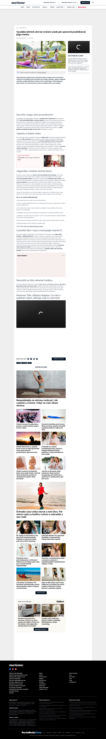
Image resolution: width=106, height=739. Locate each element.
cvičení (24, 362)
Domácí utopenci (30, 723)
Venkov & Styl (43, 689)
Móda (22, 7)
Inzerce (11, 692)
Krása (28, 7)
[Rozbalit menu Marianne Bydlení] (55, 2)
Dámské (59, 732)
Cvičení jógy (19, 118)
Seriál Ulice (21, 711)
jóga (18, 362)
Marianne (48, 732)
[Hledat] (93, 2)
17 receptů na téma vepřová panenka (25, 720)
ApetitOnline (73, 673)
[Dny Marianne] (82, 7)
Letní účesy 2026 (30, 712)
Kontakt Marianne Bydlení (17, 680)
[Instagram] (13, 669)
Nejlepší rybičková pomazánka (19, 723)
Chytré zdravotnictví (29, 711)
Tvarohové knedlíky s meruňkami (24, 722)
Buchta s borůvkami (22, 725)
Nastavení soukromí (15, 687)
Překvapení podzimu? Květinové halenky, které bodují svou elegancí (82, 702)
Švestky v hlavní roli (23, 719)
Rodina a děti (71, 7)
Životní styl (36, 7)
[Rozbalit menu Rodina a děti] (75, 7)
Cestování (14, 703)
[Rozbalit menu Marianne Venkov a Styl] (77, 2)
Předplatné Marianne (15, 673)
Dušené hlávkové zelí (13, 719)
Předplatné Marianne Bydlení (18, 675)
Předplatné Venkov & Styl (17, 677)
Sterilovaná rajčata (13, 722)
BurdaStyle (68, 732)
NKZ (63, 732)
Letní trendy (17, 705)
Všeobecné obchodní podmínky (19, 689)
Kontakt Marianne (14, 678)
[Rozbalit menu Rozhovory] (64, 7)
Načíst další (41, 592)
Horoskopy (42, 684)
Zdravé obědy (24, 705)
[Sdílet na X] (31, 359)
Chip (70, 678)
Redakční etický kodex (16, 684)
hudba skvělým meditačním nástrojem (49, 284)
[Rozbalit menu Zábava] (47, 7)
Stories (41, 682)
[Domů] (19, 2)
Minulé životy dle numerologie (24, 710)
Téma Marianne (43, 687)
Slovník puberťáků (20, 702)
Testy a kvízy (27, 702)
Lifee (70, 680)
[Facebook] (10, 669)
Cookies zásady (14, 691)
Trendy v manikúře (13, 710)
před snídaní (29, 118)
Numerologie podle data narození (24, 703)
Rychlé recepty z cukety (31, 725)
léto (29, 362)
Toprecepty (72, 682)
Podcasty (42, 685)
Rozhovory (60, 7)
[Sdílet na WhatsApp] (37, 359)
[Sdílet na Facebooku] (28, 359)
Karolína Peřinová (21, 38)
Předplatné (85, 2)
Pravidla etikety (12, 702)
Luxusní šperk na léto (13, 714)
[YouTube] (16, 669)
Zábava (44, 7)
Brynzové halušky (13, 725)
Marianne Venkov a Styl (69, 2)
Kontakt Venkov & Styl (16, 682)
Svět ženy (72, 677)
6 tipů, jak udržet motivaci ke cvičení (33, 226)
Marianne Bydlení (49, 2)
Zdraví (52, 7)
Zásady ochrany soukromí (17, 685)
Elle (70, 675)
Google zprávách (42, 72)
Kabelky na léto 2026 (21, 712)
